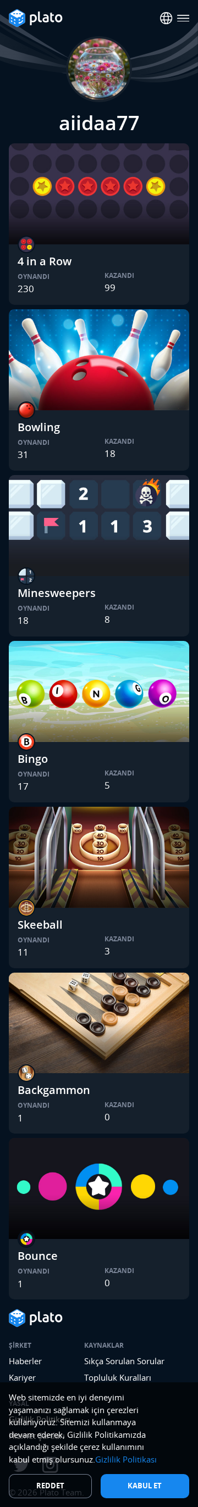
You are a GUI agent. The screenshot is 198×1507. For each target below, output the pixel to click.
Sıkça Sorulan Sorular (124, 1360)
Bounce (38, 1255)
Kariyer (22, 1377)
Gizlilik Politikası (126, 1459)
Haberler (25, 1360)
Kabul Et (145, 1486)
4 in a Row (45, 261)
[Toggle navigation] (183, 18)
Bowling (39, 427)
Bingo (33, 758)
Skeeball (40, 924)
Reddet (50, 1486)
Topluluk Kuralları (117, 1377)
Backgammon (54, 1089)
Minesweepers (57, 592)
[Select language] (166, 18)
